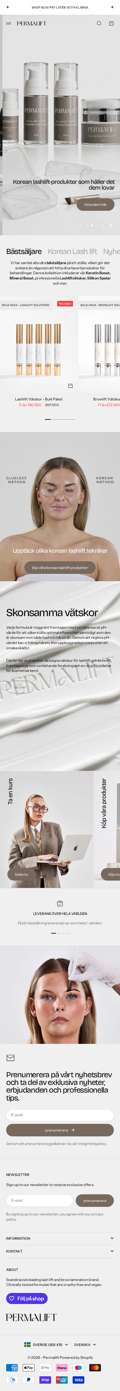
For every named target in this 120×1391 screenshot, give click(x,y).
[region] (60, 125)
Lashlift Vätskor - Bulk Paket (39, 400)
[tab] (24, 251)
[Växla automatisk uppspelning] (110, 225)
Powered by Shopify (76, 1357)
